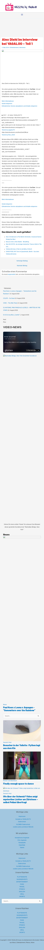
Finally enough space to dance (18, 783)
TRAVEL (22, 887)
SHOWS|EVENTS (22, 879)
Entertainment (14, 47)
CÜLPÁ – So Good (9, 298)
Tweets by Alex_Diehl (8, 135)
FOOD (22, 884)
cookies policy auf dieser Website (23, 827)
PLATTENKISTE (22, 877)
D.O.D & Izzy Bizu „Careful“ (11, 315)
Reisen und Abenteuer (10, 780)
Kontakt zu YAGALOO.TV (23, 819)
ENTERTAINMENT (22, 882)
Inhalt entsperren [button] (7, 103)
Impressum (22, 816)
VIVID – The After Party (10, 303)
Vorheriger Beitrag (22, 261)
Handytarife (22, 842)
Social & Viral (7, 742)
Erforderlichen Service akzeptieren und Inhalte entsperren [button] (19, 106)
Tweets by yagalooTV (8, 130)
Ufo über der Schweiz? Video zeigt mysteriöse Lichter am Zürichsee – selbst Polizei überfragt (20, 799)
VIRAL (22, 894)
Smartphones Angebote (22, 838)
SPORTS (22, 896)
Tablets (22, 847)
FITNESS (22, 889)
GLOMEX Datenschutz (23, 824)
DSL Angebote (22, 840)
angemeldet (11, 274)
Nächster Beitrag (22, 265)
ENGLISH (22, 891)
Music (5, 704)
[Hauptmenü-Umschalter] (22, 14)
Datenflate (22, 845)
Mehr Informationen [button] (8, 101)
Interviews (22, 47)
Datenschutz (22, 821)
